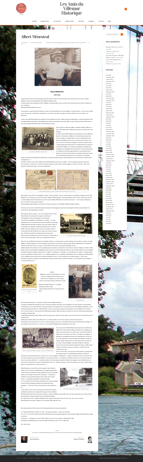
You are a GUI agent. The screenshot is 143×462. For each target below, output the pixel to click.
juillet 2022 (108, 104)
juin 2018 (108, 192)
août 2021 (108, 119)
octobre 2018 (109, 183)
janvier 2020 (109, 152)
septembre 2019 (110, 160)
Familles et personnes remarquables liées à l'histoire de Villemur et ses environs (67, 42)
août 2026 (108, 75)
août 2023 (108, 94)
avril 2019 (108, 171)
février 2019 (109, 175)
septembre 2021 (110, 117)
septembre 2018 (110, 186)
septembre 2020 (110, 135)
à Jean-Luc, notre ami (111, 51)
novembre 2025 (110, 77)
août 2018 (108, 188)
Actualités (57, 21)
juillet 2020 (108, 140)
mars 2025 (108, 85)
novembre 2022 (110, 98)
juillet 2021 (108, 121)
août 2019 (108, 162)
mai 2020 (108, 144)
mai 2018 (108, 194)
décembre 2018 (110, 179)
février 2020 (109, 150)
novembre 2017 (110, 206)
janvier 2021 (109, 129)
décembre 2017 (110, 204)
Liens (109, 21)
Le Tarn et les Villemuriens (113, 59)
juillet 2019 (108, 165)
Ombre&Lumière (123, 458)
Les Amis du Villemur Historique (71, 8)
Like (58, 430)
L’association (44, 21)
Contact (101, 21)
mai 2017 (108, 219)
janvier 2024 (109, 89)
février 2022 (109, 108)
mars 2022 (108, 106)
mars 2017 (108, 223)
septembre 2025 (110, 81)
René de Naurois (34, 439)
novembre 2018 (110, 181)
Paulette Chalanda (79, 439)
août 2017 (108, 213)
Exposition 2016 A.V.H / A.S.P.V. (114, 47)
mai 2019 (108, 169)
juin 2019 (108, 167)
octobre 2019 (109, 158)
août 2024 (108, 87)
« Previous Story (34, 437)
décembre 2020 (110, 131)
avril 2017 (108, 221)
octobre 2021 (109, 115)
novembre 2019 (110, 156)
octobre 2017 (109, 208)
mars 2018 (108, 198)
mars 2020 (108, 148)
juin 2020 (108, 142)
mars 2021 (108, 127)
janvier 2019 (109, 177)
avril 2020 (108, 146)
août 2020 (108, 137)
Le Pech (108, 63)
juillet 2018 (108, 190)
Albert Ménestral (35, 36)
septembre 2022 (110, 100)
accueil (34, 21)
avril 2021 (108, 125)
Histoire (81, 21)
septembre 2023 (110, 92)
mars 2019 (108, 173)
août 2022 (108, 102)
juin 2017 (108, 217)
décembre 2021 (110, 112)
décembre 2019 (110, 154)
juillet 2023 (108, 96)
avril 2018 (108, 196)
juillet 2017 (108, 215)
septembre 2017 (110, 211)
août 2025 (108, 83)
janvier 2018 (109, 202)
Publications (69, 21)
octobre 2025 (109, 79)
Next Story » (81, 437)
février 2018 (109, 200)
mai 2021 (108, 123)
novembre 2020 (110, 133)
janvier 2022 (109, 110)
